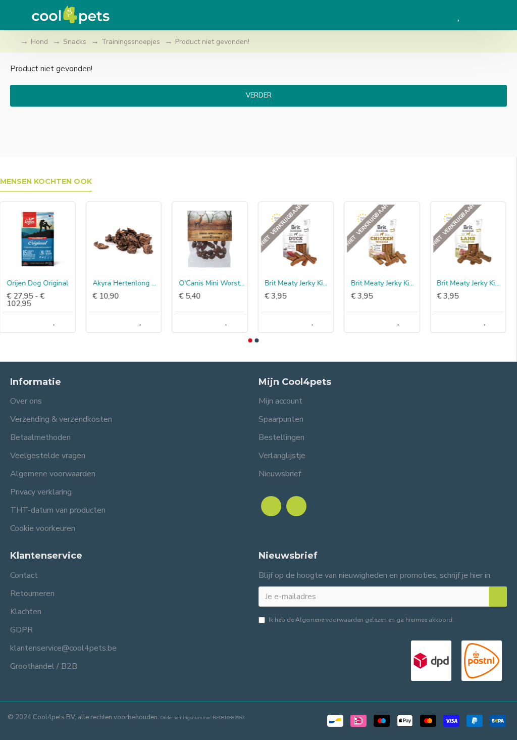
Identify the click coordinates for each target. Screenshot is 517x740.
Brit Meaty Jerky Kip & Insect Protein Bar (384, 283)
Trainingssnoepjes (130, 41)
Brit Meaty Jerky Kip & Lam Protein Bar (471, 283)
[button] (250, 340)
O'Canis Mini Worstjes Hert (212, 283)
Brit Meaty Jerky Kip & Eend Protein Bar (299, 283)
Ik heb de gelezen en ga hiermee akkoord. (361, 620)
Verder (259, 95)
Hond (39, 41)
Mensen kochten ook (46, 181)
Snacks (74, 41)
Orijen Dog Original (38, 283)
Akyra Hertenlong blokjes (126, 283)
